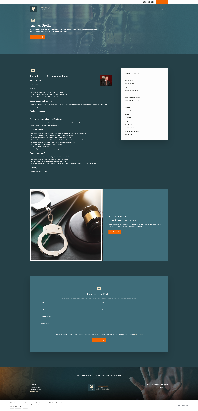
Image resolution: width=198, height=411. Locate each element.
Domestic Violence (86, 375)
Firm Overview (96, 375)
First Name (43, 302)
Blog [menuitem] (162, 9)
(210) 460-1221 (148, 2)
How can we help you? (46, 323)
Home (78, 375)
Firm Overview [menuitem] (126, 9)
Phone (42, 309)
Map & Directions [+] (35, 391)
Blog (119, 375)
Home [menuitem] (100, 9)
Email (102, 309)
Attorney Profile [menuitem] (139, 9)
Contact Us (114, 375)
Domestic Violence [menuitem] (112, 9)
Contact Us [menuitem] (152, 9)
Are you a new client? (46, 316)
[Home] (41, 9)
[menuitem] (144, 80)
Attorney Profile (106, 375)
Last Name (103, 302)
